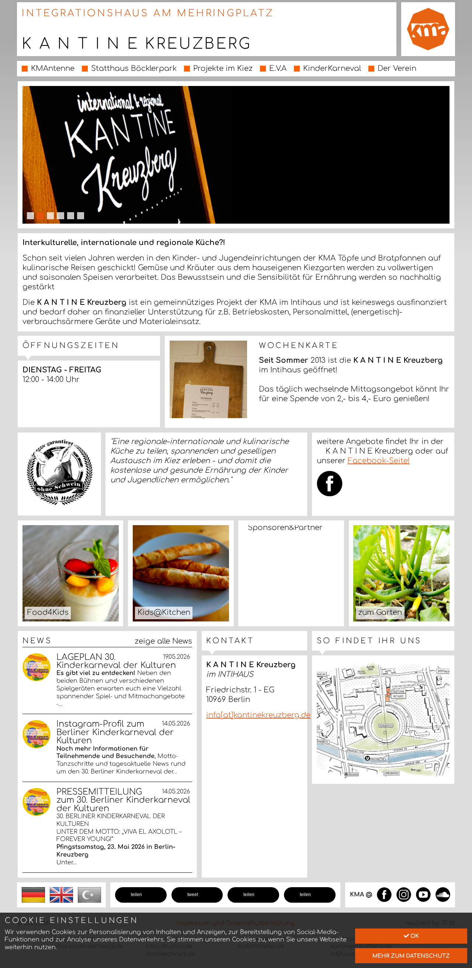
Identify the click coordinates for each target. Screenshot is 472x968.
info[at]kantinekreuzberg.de (258, 715)
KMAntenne (52, 68)
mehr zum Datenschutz (411, 956)
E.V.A (278, 68)
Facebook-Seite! (379, 461)
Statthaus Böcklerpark (134, 68)
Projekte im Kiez (223, 68)
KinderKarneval (332, 68)
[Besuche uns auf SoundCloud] (442, 894)
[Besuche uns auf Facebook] (384, 894)
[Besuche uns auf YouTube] (423, 894)
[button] (141, 895)
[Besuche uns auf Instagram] (403, 894)
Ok (414, 936)
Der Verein (397, 68)
